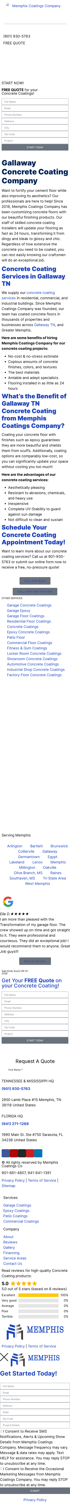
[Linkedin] (38, 1153)
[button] (35, 24)
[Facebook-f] (6, 1153)
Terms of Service (42, 1180)
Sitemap (8, 1186)
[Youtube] (30, 1153)
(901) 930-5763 (16, 36)
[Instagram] (22, 1153)
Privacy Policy (13, 1180)
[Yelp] (14, 1153)
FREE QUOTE (14, 43)
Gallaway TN (44, 325)
